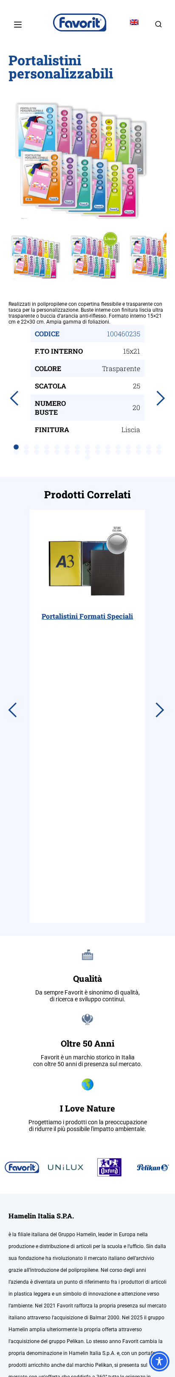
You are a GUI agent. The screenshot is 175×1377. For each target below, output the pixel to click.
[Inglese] (134, 22)
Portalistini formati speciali (87, 616)
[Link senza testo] (158, 27)
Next (160, 159)
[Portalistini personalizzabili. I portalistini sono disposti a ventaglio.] (87, 159)
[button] (16, 447)
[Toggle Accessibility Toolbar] (159, 1361)
